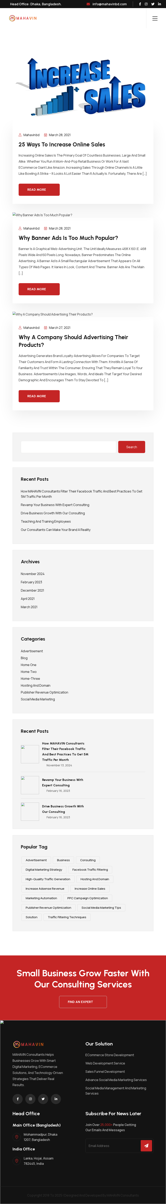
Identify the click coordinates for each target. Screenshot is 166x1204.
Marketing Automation (41, 898)
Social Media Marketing (38, 699)
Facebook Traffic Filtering (90, 869)
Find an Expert (80, 1002)
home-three (30, 678)
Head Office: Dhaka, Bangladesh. (36, 4)
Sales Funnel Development (105, 1071)
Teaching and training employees (46, 521)
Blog (24, 658)
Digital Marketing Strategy (44, 869)
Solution (31, 917)
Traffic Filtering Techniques (67, 917)
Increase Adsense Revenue (45, 888)
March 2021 (29, 607)
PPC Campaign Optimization (87, 898)
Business (63, 860)
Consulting (88, 860)
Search (131, 447)
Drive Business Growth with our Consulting (53, 513)
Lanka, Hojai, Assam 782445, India (38, 1161)
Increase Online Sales (90, 888)
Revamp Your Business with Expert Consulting (55, 505)
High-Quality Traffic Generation (48, 879)
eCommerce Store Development (109, 1055)
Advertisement (32, 651)
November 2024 (33, 574)
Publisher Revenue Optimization (44, 692)
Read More (36, 190)
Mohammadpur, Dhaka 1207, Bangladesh (40, 1137)
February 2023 (31, 582)
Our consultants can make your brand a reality (55, 529)
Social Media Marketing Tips (101, 907)
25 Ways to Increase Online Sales (62, 144)
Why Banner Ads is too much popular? (68, 237)
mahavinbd (31, 135)
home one (28, 665)
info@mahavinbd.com (109, 4)
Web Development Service (105, 1063)
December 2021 (32, 590)
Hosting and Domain (35, 685)
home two (29, 671)
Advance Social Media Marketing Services (116, 1080)
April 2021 (28, 598)
